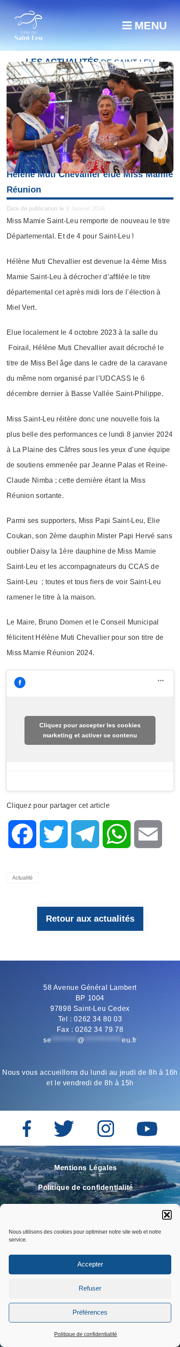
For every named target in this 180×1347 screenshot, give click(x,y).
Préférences (90, 1312)
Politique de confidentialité (85, 1334)
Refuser (90, 1288)
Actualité (22, 878)
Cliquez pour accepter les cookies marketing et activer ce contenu (90, 730)
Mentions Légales (85, 1168)
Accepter (90, 1264)
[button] (167, 1214)
